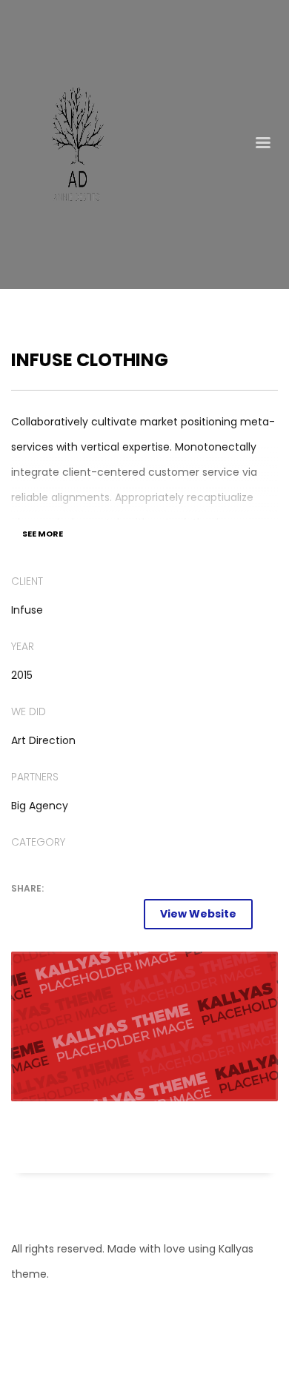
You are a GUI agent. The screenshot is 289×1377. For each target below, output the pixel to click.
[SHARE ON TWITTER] (22, 914)
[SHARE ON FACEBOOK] (48, 913)
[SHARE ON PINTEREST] (100, 913)
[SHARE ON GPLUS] (74, 913)
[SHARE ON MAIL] (126, 913)
